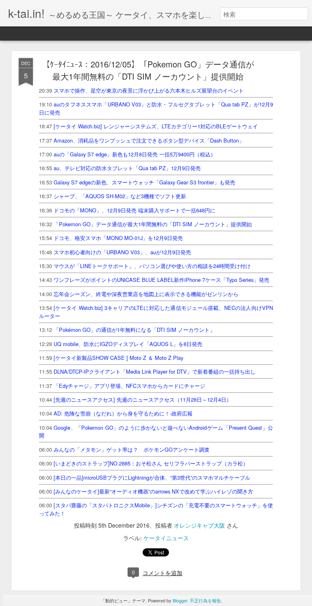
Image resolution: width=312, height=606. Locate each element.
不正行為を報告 (205, 600)
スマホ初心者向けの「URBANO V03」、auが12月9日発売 (122, 252)
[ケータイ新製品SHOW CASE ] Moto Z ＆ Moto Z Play (118, 357)
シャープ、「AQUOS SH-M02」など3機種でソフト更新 (120, 196)
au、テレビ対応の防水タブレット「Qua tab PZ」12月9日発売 (127, 168)
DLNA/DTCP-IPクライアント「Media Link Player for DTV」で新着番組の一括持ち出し (155, 371)
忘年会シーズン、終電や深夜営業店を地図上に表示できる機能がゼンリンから (146, 294)
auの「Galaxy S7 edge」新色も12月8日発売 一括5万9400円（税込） (135, 154)
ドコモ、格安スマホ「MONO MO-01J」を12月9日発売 (118, 238)
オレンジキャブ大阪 (199, 525)
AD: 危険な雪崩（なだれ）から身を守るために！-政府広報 (123, 413)
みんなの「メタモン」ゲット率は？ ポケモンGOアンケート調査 (132, 449)
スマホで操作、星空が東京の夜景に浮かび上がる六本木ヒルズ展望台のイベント (149, 90)
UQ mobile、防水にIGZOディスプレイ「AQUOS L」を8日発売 (128, 344)
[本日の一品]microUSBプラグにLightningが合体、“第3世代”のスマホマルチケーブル (152, 477)
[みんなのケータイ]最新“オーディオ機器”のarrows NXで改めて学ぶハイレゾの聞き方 (153, 491)
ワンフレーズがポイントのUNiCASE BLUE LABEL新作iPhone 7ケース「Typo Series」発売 (161, 280)
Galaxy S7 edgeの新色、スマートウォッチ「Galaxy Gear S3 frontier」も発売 (144, 182)
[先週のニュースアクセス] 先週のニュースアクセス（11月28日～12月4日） (143, 399)
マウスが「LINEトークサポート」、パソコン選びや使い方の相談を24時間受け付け (152, 266)
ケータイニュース (166, 538)
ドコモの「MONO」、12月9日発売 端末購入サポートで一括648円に (134, 210)
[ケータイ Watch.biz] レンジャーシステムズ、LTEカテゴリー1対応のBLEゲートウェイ (156, 126)
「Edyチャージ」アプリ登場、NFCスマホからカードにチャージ (129, 386)
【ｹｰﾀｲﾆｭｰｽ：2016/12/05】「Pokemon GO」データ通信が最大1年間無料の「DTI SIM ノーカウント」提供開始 (148, 70)
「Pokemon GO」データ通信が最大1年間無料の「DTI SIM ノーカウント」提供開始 (153, 224)
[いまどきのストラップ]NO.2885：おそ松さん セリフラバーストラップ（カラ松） (151, 463)
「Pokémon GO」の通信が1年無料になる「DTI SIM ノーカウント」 (134, 329)
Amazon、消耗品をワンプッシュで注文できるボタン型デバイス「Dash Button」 (149, 140)
